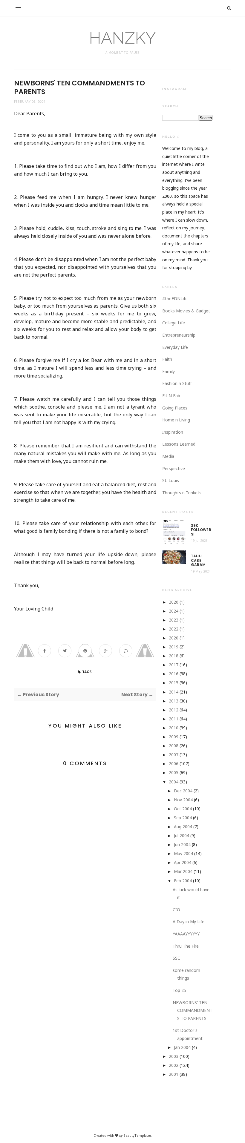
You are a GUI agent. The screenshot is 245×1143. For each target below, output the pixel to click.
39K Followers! (201, 530)
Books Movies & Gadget (186, 311)
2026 (173, 602)
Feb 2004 (183, 880)
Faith (167, 359)
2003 (173, 1056)
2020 (173, 638)
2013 (173, 701)
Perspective (173, 468)
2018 (173, 656)
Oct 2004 (183, 808)
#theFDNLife (175, 298)
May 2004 (183, 853)
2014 (173, 692)
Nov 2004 (183, 800)
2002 (173, 1065)
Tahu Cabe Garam (198, 560)
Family (168, 371)
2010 (173, 728)
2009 (173, 737)
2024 (173, 611)
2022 (173, 629)
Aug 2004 (183, 826)
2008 (173, 745)
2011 (173, 719)
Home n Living (176, 420)
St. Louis (170, 480)
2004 (173, 782)
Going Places (174, 408)
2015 (173, 682)
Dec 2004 (183, 791)
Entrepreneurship (178, 335)
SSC (176, 958)
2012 (173, 710)
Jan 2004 (182, 1047)
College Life (173, 323)
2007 (173, 754)
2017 (173, 665)
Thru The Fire (186, 946)
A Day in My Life (188, 921)
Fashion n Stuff (177, 383)
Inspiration (172, 432)
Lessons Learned (178, 444)
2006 (173, 763)
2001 (173, 1074)
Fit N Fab (171, 395)
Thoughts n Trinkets (181, 492)
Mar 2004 (183, 871)
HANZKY (122, 37)
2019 (173, 647)
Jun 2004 (182, 844)
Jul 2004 (181, 835)
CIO (176, 909)
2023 (173, 620)
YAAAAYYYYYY (186, 934)
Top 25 (179, 990)
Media (168, 456)
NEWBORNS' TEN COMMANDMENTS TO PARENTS (192, 1010)
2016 (173, 673)
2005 (173, 772)
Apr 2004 (182, 862)
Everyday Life (175, 347)
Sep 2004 (183, 817)
